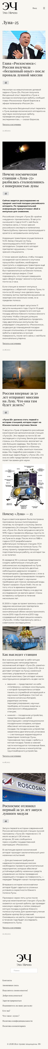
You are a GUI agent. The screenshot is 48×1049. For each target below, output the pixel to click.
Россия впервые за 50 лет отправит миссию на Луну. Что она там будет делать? (20, 399)
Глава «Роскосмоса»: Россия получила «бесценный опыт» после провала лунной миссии (23, 69)
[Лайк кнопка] (6, 82)
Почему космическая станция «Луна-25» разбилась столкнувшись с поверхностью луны (23, 180)
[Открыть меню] (44, 8)
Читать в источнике (11, 124)
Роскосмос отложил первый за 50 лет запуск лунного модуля (22, 809)
